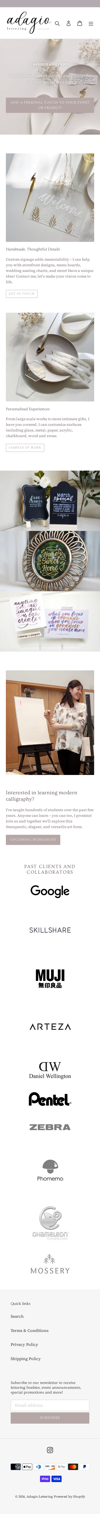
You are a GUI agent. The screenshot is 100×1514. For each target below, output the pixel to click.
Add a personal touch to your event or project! (50, 105)
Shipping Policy (26, 1358)
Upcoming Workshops (33, 839)
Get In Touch (22, 294)
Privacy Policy (24, 1344)
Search (17, 1316)
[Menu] (91, 23)
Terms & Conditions (30, 1330)
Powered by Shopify (69, 1496)
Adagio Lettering (40, 1496)
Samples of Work (25, 447)
